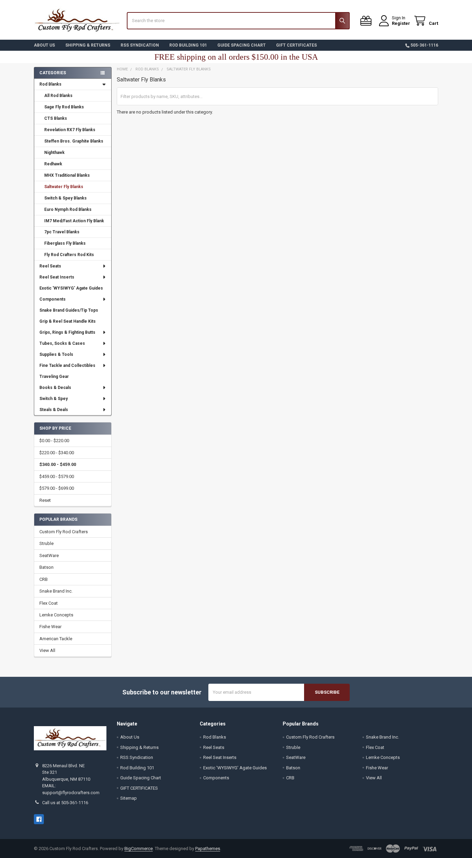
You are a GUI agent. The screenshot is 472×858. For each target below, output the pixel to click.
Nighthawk (54, 152)
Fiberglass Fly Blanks (65, 243)
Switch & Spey (53, 398)
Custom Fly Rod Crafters (63, 531)
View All (47, 650)
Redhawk (53, 164)
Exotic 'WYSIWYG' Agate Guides (71, 288)
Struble (46, 543)
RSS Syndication (140, 45)
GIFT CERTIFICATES (296, 45)
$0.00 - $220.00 (54, 440)
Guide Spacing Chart (241, 45)
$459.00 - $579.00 (56, 476)
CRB (43, 579)
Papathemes (207, 848)
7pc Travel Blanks (61, 232)
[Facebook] (39, 819)
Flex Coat (48, 603)
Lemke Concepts (56, 614)
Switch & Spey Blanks (65, 198)
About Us (44, 45)
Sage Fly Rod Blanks (64, 107)
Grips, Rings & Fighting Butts (67, 332)
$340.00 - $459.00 (57, 464)
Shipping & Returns (87, 45)
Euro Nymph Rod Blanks (68, 209)
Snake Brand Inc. (56, 591)
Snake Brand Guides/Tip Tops (68, 310)
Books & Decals (55, 387)
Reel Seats (50, 266)
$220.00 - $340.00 (56, 452)
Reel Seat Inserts (56, 277)
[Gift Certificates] (367, 21)
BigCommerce (138, 848)
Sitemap (128, 798)
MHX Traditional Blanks (67, 175)
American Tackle (55, 638)
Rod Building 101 (188, 45)
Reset (45, 500)
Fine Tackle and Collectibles (67, 365)
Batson (46, 567)
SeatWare (49, 555)
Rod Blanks (50, 84)
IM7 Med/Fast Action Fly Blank (74, 220)
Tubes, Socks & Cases (62, 343)
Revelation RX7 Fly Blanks (69, 129)
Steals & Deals (53, 409)
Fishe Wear (50, 626)
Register (401, 23)
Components (52, 299)
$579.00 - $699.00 (56, 488)
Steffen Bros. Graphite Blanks (73, 141)
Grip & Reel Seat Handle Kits (67, 321)
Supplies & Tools (56, 354)
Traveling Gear (54, 376)
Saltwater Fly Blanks (63, 186)
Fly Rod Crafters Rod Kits (69, 254)
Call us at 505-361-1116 (65, 802)
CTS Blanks (55, 118)
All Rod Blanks (58, 95)
